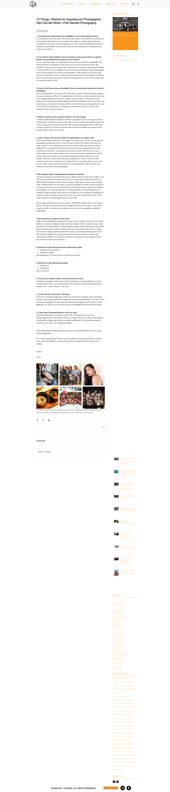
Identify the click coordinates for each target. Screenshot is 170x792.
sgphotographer (118, 751)
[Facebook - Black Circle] (117, 781)
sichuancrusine (117, 755)
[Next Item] (134, 24)
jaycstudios (121, 722)
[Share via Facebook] (37, 420)
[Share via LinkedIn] (49, 420)
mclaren (123, 729)
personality (131, 737)
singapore (134, 755)
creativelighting (129, 700)
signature (126, 755)
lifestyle (123, 726)
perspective (116, 740)
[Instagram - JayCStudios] (114, 781)
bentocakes (123, 682)
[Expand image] (47, 374)
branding (123, 685)
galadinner (128, 715)
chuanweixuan (117, 693)
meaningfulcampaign (119, 733)
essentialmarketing (131, 707)
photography (117, 744)
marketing (116, 729)
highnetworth (117, 718)
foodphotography (118, 715)
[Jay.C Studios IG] (133, 4)
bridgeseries (131, 685)
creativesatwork (118, 704)
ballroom (116, 682)
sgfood (130, 748)
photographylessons (128, 744)
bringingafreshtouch (119, 689)
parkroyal (123, 737)
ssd (130, 758)
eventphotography (123, 711)
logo (128, 726)
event (114, 711)
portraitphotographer (119, 748)
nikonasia (131, 733)
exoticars (133, 711)
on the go (116, 737)
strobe (134, 758)
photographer (125, 740)
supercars (116, 762)
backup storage (126, 678)
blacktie (130, 682)
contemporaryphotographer (121, 696)
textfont (122, 762)
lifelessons (116, 726)
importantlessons (128, 718)
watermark (126, 766)
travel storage (117, 766)
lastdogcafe (130, 722)
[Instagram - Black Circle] (122, 788)
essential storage (118, 707)
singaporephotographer (120, 758)
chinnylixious (131, 689)
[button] (67, 3)
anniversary (116, 678)
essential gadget (129, 704)
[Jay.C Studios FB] (138, 4)
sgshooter (127, 751)
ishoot (115, 722)
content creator (117, 700)
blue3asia (116, 685)
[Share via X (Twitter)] (43, 420)
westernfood (117, 769)
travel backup (131, 762)
